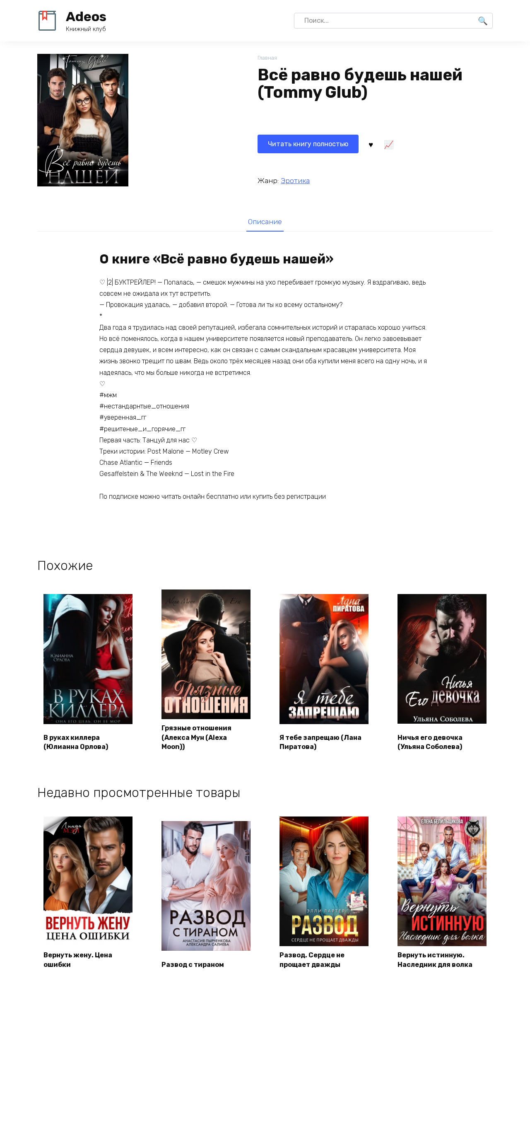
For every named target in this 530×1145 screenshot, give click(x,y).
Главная (267, 58)
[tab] (264, 221)
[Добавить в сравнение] (388, 144)
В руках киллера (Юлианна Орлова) (75, 742)
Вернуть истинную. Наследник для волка (435, 959)
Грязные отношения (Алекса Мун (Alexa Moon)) (196, 737)
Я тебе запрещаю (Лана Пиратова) (320, 742)
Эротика (295, 180)
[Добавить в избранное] (370, 144)
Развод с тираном (192, 965)
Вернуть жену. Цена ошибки (77, 959)
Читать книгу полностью (308, 144)
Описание (265, 221)
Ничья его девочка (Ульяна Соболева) (430, 742)
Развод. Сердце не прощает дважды (311, 959)
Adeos (86, 16)
